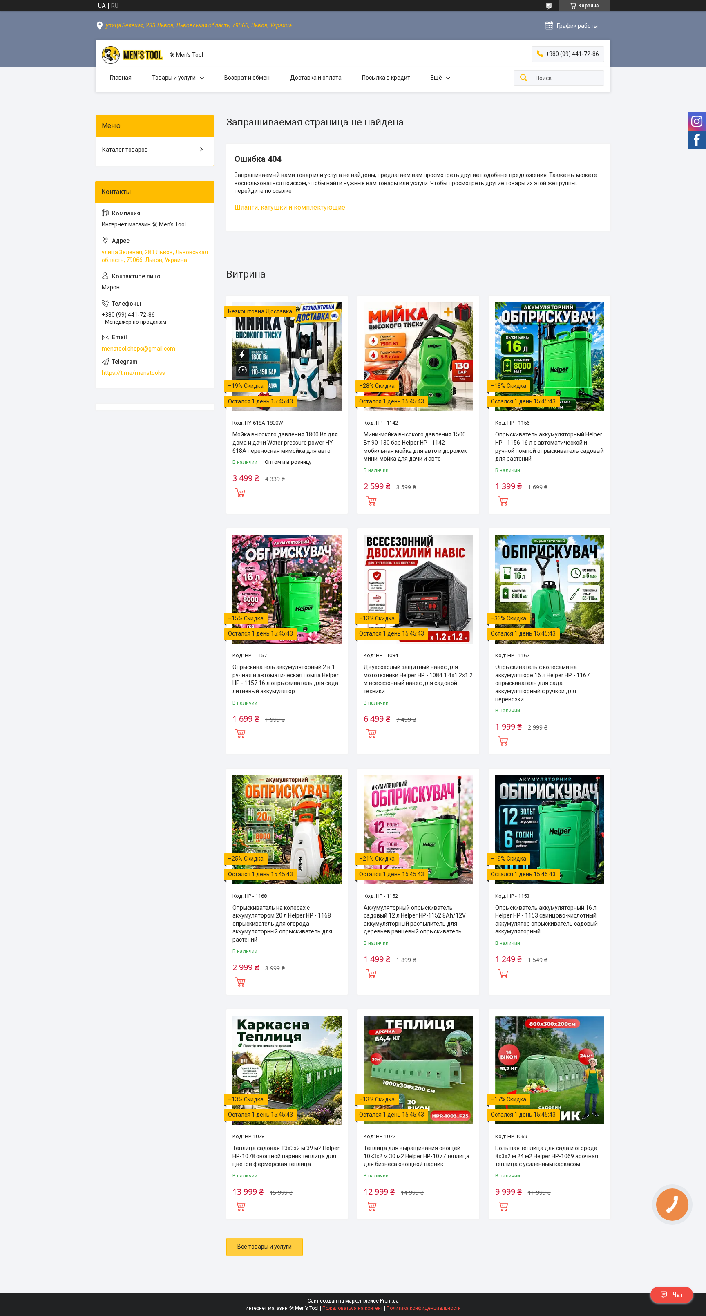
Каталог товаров (125, 149)
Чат (677, 1294)
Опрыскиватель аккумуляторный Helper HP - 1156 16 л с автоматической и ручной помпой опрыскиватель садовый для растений (549, 446)
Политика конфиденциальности (424, 1308)
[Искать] (524, 78)
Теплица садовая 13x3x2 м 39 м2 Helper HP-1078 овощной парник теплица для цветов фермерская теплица (286, 1156)
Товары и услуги (174, 77)
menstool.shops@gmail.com (138, 348)
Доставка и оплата (316, 77)
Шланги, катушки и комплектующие (290, 207)
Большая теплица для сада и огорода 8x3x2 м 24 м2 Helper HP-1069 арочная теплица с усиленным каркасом (546, 1156)
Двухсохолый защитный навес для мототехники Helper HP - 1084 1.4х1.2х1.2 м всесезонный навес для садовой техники (418, 679)
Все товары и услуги (264, 1246)
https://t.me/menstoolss (133, 372)
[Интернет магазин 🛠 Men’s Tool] (132, 55)
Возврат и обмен (247, 77)
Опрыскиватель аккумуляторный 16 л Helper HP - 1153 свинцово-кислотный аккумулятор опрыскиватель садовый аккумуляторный (546, 919)
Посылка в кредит (386, 77)
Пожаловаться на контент (352, 1308)
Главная (121, 77)
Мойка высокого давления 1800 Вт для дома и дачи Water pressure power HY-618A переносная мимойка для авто (285, 442)
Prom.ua (389, 1301)
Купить (240, 491)
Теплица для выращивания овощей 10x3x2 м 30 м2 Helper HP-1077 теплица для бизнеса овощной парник (416, 1156)
